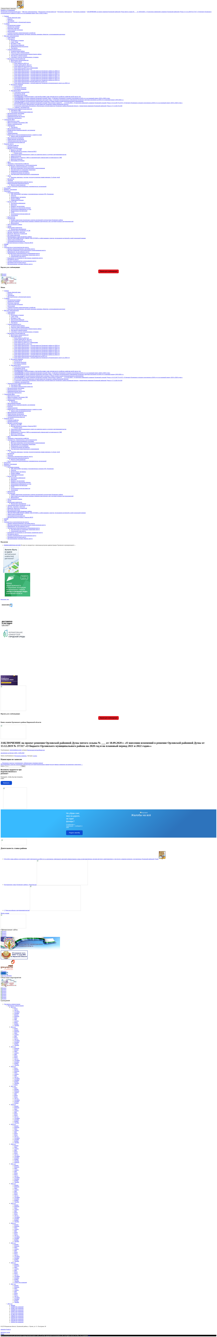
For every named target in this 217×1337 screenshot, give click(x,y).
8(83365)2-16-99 (5, 1332)
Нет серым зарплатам (13, 235)
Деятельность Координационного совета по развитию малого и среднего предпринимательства (38, 154)
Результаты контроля (20, 87)
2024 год (13, 1223)
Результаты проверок (17, 84)
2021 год (13, 1164)
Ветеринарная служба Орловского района (19, 236)
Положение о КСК (19, 93)
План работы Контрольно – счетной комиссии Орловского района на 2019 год (37, 72)
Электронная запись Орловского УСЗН (18, 230)
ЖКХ (9, 162)
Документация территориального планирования (25, 174)
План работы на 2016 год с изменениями (26, 68)
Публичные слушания (17, 40)
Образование (11, 125)
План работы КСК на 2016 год (23, 66)
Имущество (10, 179)
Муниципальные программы (15, 113)
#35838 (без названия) (17, 1310)
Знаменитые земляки (13, 26)
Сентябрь (17, 1011)
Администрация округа (14, 49)
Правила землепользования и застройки (22, 166)
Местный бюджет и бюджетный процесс (19, 22)
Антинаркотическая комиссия (16, 142)
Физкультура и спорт (13, 121)
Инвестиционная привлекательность (18, 183)
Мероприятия (15, 223)
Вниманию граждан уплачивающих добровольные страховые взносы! (22, 763)
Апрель (16, 1021)
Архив (9, 226)
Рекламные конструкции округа (16, 262)
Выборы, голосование (10, 189)
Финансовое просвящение (18, 229)
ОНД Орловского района (14, 224)
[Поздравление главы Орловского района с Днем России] (62, 884)
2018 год (13, 1104)
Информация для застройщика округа (18, 252)
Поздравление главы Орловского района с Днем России (20, 884)
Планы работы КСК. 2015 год (23, 64)
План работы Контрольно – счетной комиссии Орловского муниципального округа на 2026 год (42, 83)
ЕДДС (12, 212)
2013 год (13, 1007)
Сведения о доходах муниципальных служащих (25, 57)
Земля (9, 176)
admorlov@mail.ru (6, 1329)
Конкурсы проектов (16, 159)
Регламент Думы (16, 43)
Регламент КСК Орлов (20, 95)
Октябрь (16, 1013)
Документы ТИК (16, 110)
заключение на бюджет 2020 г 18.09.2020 (12, 753)
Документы (10, 20)
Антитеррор (14, 215)
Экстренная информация (18, 203)
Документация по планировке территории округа (25, 255)
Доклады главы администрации (20, 52)
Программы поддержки (17, 160)
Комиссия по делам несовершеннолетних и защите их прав (24, 134)
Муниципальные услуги (14, 115)
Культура (10, 131)
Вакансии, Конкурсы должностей (17, 233)
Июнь (16, 1022)
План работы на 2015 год (21, 63)
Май (15, 1019)
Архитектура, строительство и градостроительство (22, 165)
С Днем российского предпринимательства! (17, 910)
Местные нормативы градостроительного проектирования (28, 168)
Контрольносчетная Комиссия (36, 750)
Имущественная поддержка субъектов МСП (23, 151)
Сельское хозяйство (13, 145)
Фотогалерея (11, 31)
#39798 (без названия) (17, 1320)
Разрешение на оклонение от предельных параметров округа (25, 258)
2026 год (13, 1262)
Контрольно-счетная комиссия (16, 58)
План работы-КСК (16, 61)
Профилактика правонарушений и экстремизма (21, 130)
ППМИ (6, 244)
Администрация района (18, 51)
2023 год (13, 1203)
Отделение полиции (13, 192)
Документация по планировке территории (23, 169)
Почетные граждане (13, 28)
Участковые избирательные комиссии (22, 112)
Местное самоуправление (11, 36)
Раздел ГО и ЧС (12, 201)
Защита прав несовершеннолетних (21, 136)
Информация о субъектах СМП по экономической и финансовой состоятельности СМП (36, 157)
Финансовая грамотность (14, 227)
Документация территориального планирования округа (23, 253)
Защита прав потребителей (15, 239)
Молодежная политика (14, 128)
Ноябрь (16, 1024)
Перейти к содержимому (8, 10)
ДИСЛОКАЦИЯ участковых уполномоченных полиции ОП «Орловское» (32, 194)
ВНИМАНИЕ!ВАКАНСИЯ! (12, 545)
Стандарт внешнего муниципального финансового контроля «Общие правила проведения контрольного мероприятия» (49, 101)
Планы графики (15, 198)
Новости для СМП (16, 150)
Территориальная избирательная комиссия (19, 109)
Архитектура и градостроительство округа (16, 247)
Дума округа (11, 39)
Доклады (13, 195)
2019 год (13, 1124)
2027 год (13, 1284)
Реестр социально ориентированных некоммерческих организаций (26, 186)
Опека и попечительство (14, 124)
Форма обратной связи (14, 17)
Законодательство (16, 156)
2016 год (13, 1066)
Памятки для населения (17, 206)
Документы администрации (19, 55)
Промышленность (12, 147)
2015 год (13, 1046)
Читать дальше (5, 913)
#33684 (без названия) (17, 1307)
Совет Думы (14, 42)
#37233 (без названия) (17, 1313)
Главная (6, 16)
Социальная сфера (9, 119)
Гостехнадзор (11, 218)
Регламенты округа (13, 259)
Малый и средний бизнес (14, 148)
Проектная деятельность (14, 118)
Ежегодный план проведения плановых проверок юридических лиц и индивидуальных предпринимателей (42, 221)
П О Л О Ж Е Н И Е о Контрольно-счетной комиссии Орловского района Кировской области (41, 104)
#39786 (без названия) (17, 1317)
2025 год (13, 1243)
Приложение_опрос (5, 599)
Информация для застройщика (19, 171)
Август (16, 1010)
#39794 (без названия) (17, 1319)
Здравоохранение (12, 133)
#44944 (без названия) (17, 1322)
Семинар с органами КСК (21, 107)
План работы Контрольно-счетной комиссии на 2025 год (30, 81)
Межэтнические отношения (15, 137)
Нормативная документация (19, 210)
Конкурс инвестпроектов (18, 185)
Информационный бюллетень (19, 46)
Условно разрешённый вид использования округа (21, 261)
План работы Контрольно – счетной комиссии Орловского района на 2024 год (37, 80)
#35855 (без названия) (17, 1311)
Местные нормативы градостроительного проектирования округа (26, 250)
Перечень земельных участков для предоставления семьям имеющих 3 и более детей (35, 177)
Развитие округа (9, 144)
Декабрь (16, 1025)
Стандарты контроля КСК (21, 92)
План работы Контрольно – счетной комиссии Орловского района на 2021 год (37, 75)
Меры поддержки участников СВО (17, 122)
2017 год (13, 1086)
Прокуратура (11, 217)
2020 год (13, 1144)
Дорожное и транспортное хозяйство (18, 163)
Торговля (10, 180)
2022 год (13, 1183)
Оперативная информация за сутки (21, 209)
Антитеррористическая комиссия (20, 214)
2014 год (13, 1027)
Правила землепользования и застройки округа (21, 249)
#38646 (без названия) (17, 1316)
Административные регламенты (20, 172)
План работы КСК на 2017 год (23, 69)
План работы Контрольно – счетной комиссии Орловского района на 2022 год (37, 77)
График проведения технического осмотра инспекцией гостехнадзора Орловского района (37, 220)
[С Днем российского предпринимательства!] (55, 910)
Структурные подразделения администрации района (26, 54)
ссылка (35, 756)
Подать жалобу (74, 833)
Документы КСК (16, 90)
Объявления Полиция (17, 200)
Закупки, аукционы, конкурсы (16, 232)
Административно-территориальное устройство (21, 33)
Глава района (11, 37)
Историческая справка (13, 25)
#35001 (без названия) (17, 1308)
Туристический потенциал (15, 30)
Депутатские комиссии (17, 45)
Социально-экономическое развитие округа (20, 182)
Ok (89, 1335)
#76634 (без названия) (20, 1282)
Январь (16, 1014)
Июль (16, 1008)
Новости (9, 19)
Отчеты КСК (18, 86)
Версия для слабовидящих (108, 271)
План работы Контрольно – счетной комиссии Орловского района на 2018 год (37, 71)
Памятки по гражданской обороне (21, 207)
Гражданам (7, 191)
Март (15, 1018)
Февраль (16, 1016)
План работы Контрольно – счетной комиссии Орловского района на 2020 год (37, 74)
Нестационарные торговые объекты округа (20, 264)
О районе (6, 23)
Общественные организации (15, 139)
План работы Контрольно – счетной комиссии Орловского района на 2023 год (37, 78)
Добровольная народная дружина (17, 141)
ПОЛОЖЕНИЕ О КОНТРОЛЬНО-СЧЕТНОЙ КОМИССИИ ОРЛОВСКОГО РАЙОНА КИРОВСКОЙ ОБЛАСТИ (47, 96)
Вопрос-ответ (18, 153)
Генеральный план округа (18, 256)
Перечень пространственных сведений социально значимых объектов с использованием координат (36, 34)
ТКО (5, 245)
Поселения (7, 188)
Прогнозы (14, 204)
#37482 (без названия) (17, 1314)
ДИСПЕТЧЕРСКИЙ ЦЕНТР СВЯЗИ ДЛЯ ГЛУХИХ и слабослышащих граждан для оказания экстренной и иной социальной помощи (46, 238)
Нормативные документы (18, 197)
